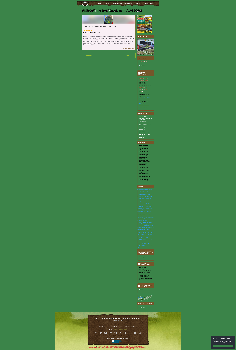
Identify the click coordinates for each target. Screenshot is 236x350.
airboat (140, 191)
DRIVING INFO (142, 137)
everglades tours (141, 232)
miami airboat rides (142, 237)
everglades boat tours (146, 229)
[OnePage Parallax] (86, 3)
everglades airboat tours (142, 220)
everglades (140, 217)
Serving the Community (144, 127)
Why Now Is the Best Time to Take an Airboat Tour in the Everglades (145, 134)
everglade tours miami (145, 234)
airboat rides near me (145, 208)
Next (128, 55)
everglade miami (143, 215)
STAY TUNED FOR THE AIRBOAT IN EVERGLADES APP (145, 124)
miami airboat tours (145, 240)
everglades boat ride (144, 227)
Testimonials (117, 3)
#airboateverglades (141, 189)
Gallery (138, 3)
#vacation (150, 189)
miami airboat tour (150, 237)
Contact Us (114, 324)
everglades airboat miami (149, 217)
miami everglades (140, 241)
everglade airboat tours (148, 212)
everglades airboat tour (143, 218)
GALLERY (118, 318)
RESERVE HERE (144, 107)
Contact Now (118, 320)
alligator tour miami (144, 211)
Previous (89, 55)
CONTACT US (149, 3)
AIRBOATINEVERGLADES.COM (121, 329)
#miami (146, 189)
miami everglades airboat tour (147, 241)
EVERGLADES (128, 3)
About (100, 3)
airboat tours (146, 209)
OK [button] (223, 345)
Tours (107, 3)
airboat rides (145, 206)
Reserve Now (136, 318)
